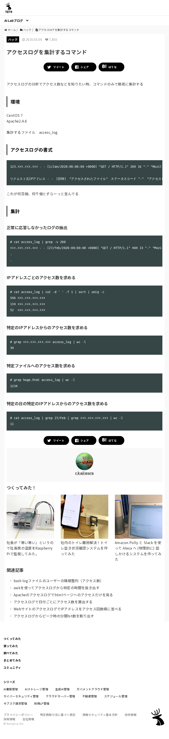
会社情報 (28, 719)
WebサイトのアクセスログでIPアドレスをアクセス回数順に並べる (68, 608)
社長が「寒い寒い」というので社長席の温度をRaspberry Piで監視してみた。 (30, 548)
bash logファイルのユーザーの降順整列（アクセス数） (59, 580)
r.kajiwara (84, 472)
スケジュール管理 (115, 696)
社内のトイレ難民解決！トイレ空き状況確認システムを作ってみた (84, 548)
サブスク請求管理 (15, 703)
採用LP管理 (41, 703)
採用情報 (9, 719)
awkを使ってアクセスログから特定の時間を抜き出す (56, 587)
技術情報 (131, 715)
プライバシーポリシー (18, 715)
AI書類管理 (11, 689)
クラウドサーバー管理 (60, 696)
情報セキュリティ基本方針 (100, 715)
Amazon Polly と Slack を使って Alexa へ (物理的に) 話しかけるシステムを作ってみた (138, 551)
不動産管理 (89, 696)
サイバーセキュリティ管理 (21, 696)
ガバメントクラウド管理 (93, 689)
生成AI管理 (62, 689)
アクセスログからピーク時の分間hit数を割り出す (54, 615)
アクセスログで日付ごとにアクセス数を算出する (53, 601)
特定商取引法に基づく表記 (57, 715)
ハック (13, 39)
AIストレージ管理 (36, 689)
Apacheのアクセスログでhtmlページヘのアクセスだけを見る (63, 594)
